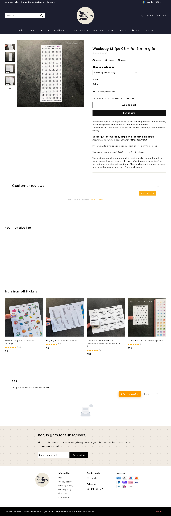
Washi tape (60, 30)
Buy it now (129, 113)
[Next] (10, 88)
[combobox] (25, 15)
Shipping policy (65, 485)
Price (95, 79)
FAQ (60, 478)
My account (64, 497)
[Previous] (10, 42)
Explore (21, 30)
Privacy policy (65, 482)
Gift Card (135, 30)
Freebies (149, 30)
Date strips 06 (114, 127)
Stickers (43, 30)
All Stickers (29, 291)
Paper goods (79, 30)
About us (62, 493)
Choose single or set (104, 67)
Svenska (97, 30)
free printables (145, 146)
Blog (110, 30)
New (32, 30)
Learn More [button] (88, 511)
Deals (121, 30)
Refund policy (64, 489)
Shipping (109, 98)
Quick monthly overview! (134, 140)
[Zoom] (50, 73)
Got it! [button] (159, 511)
